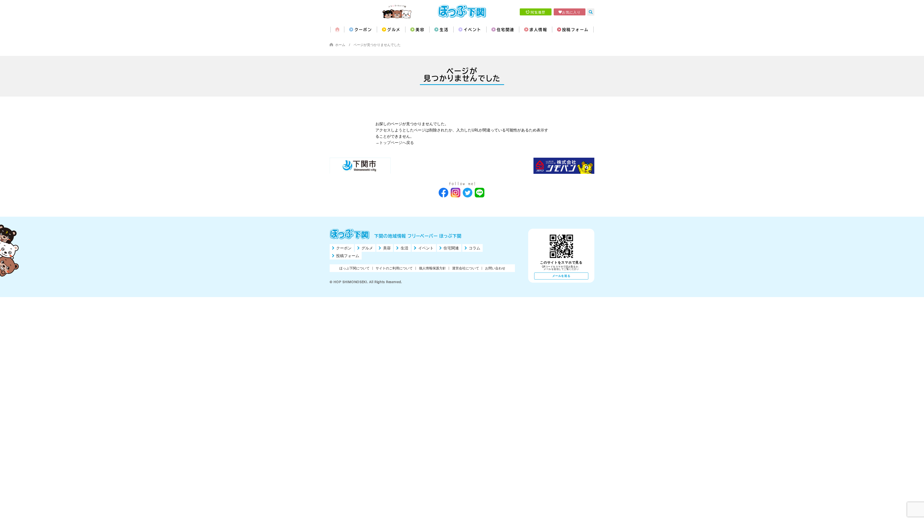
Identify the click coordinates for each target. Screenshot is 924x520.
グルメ (393, 30)
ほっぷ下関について (354, 268)
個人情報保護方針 (432, 268)
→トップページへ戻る (394, 142)
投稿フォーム (575, 30)
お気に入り (571, 12)
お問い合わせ (495, 268)
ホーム (340, 44)
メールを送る (561, 276)
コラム (474, 248)
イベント (472, 30)
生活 (444, 30)
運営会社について (465, 268)
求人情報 (538, 30)
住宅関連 (505, 30)
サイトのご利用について (394, 268)
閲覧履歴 (538, 12)
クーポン (363, 30)
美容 (420, 30)
